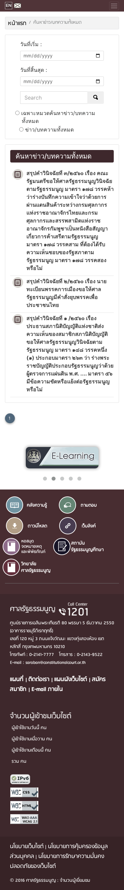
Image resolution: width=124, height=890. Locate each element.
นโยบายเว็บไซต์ (27, 846)
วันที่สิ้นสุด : (33, 70)
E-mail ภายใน (47, 689)
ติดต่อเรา (39, 679)
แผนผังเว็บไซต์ (71, 679)
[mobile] (62, 6)
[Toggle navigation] (114, 6)
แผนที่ (17, 679)
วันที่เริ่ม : (31, 44)
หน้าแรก (17, 23)
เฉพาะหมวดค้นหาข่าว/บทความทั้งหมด (57, 117)
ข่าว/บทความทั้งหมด (48, 129)
